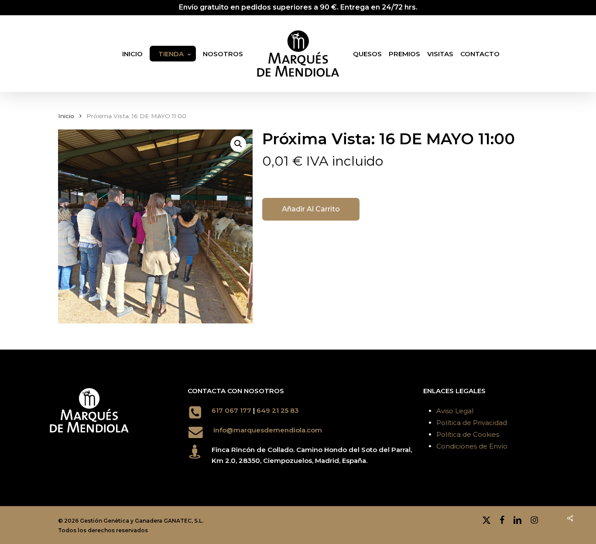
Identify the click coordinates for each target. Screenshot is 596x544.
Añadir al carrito (311, 209)
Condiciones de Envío (471, 446)
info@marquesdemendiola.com (267, 430)
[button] (238, 144)
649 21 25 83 (279, 410)
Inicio (66, 115)
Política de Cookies (467, 434)
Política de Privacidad (471, 422)
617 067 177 (231, 410)
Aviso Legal (454, 411)
